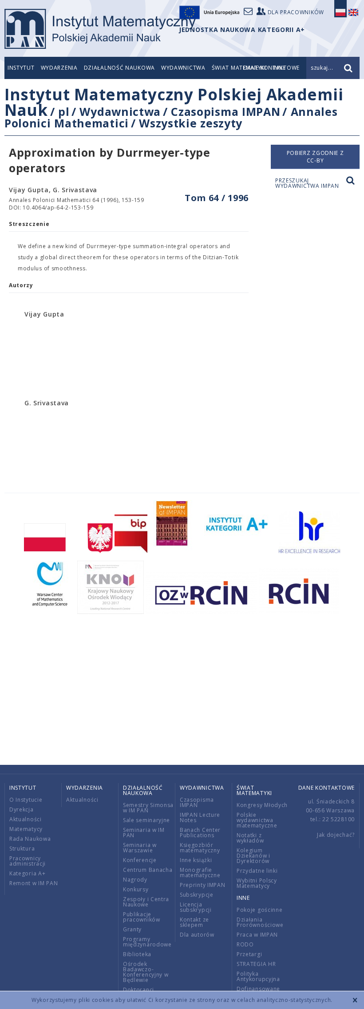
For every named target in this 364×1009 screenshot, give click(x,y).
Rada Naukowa (30, 839)
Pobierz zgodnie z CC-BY (315, 156)
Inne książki (196, 860)
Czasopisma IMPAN (225, 111)
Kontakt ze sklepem (194, 922)
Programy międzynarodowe (147, 941)
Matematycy (26, 829)
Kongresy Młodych (262, 805)
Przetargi (249, 954)
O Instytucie (25, 799)
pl (63, 111)
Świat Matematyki (254, 790)
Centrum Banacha (148, 870)
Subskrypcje (197, 894)
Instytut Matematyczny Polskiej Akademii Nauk (173, 102)
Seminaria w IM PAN (144, 832)
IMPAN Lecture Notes (200, 817)
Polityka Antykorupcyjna (258, 976)
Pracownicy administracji (27, 861)
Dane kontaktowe (326, 787)
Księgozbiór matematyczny (200, 847)
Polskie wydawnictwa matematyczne (257, 820)
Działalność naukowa (119, 67)
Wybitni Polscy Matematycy (257, 883)
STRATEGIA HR (256, 964)
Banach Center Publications (200, 832)
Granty (132, 929)
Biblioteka (137, 954)
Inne (243, 898)
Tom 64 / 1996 (217, 198)
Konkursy (136, 889)
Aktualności (25, 819)
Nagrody (135, 879)
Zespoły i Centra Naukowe (146, 901)
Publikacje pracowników (141, 916)
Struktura (22, 848)
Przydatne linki (257, 870)
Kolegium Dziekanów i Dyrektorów (253, 856)
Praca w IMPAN (257, 934)
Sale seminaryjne (146, 820)
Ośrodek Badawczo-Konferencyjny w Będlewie (146, 972)
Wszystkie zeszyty (190, 123)
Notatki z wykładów (250, 837)
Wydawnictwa (183, 67)
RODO (245, 944)
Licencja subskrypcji (196, 907)
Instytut (21, 67)
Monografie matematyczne (200, 872)
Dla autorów (197, 934)
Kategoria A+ (27, 873)
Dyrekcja (21, 809)
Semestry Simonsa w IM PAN (148, 807)
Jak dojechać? (336, 835)
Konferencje (140, 860)
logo (100, 29)
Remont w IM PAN (33, 883)
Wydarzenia (59, 67)
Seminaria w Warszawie (140, 847)
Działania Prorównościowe (260, 922)
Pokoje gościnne (260, 910)
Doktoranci (138, 989)
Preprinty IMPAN (203, 885)
